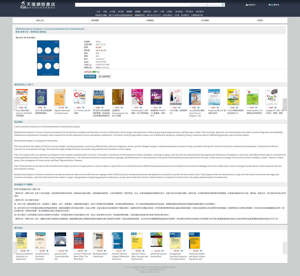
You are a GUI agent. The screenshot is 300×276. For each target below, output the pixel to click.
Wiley (98, 41)
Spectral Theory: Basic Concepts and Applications (139, 256)
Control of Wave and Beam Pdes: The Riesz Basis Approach (82, 257)
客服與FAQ (145, 267)
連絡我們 (154, 267)
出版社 (169, 11)
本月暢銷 (205, 20)
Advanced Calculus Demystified (159, 255)
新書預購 (95, 20)
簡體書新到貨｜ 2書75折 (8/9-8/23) (148, 15)
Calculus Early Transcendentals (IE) (61, 256)
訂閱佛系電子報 (197, 15)
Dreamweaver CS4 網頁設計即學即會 (254, 111)
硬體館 (138, 11)
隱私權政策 (163, 267)
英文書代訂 (185, 15)
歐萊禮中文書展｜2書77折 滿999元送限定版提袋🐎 (114, 15)
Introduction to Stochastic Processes (42, 256)
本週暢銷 (150, 20)
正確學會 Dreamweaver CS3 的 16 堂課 (120, 113)
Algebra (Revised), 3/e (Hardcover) (62, 111)
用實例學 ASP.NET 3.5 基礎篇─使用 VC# (158, 113)
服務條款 (172, 267)
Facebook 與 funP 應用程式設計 (217, 111)
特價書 (260, 20)
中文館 (112, 11)
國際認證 (147, 11)
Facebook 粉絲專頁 (132, 267)
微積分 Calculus (102, 67)
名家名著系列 (167, 15)
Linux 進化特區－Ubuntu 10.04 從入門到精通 (24, 113)
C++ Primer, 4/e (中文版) (82, 111)
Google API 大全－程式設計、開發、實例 (274, 111)
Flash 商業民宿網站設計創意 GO (235, 111)
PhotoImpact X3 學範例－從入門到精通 (139, 111)
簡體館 (129, 11)
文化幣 (176, 15)
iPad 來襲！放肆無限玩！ (178, 111)
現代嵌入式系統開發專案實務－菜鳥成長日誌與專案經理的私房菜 (101, 114)
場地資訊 (199, 11)
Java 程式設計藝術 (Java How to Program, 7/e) (197, 113)
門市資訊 (189, 11)
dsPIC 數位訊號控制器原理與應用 (43, 111)
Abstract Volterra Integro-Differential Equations (120, 256)
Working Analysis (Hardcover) (100, 255)
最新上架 (40, 20)
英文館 (121, 11)
